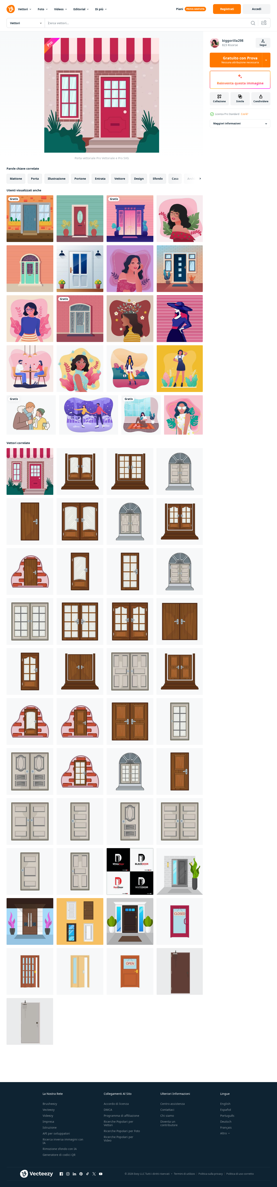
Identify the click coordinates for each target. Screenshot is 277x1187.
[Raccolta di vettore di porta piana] (80, 921)
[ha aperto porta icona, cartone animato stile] (30, 971)
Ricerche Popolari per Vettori (118, 1123)
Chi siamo (167, 1116)
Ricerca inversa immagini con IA (63, 1141)
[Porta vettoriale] (30, 218)
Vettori (23, 9)
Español (225, 1110)
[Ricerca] (253, 22)
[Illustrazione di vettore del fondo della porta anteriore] (80, 268)
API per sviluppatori (56, 1133)
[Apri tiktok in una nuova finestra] (87, 1174)
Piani (179, 9)
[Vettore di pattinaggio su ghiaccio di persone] (88, 415)
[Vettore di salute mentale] (130, 318)
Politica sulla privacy (210, 1174)
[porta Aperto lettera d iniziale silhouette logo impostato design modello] (130, 871)
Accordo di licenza (116, 1104)
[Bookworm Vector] (141, 415)
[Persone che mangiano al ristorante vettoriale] (30, 368)
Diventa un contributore (169, 1123)
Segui (263, 45)
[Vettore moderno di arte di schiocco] (180, 318)
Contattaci (167, 1110)
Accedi (256, 9)
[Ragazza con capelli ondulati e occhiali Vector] (180, 218)
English (225, 1104)
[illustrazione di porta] (80, 471)
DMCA (108, 1110)
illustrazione (56, 179)
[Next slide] (196, 179)
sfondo (158, 179)
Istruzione (50, 1127)
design (139, 179)
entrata (100, 179)
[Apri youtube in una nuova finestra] (100, 1174)
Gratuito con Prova (240, 60)
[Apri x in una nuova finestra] (94, 1174)
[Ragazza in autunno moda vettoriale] (130, 368)
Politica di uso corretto (240, 1174)
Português (227, 1116)
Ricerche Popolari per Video (118, 1138)
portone (80, 179)
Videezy (48, 1116)
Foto (41, 9)
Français (226, 1127)
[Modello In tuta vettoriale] (180, 368)
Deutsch (225, 1121)
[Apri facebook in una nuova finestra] (61, 1174)
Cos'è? (244, 114)
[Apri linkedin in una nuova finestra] (74, 1174)
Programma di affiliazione (121, 1116)
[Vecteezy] (11, 9)
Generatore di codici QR (59, 1155)
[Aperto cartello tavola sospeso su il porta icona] (180, 921)
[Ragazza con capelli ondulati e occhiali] (130, 268)
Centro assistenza (172, 1104)
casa (175, 179)
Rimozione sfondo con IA (60, 1149)
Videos (59, 9)
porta (35, 179)
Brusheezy (50, 1104)
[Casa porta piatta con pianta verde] (180, 871)
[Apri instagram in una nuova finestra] (68, 1174)
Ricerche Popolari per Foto (122, 1131)
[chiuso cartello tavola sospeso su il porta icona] (130, 971)
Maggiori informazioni (227, 123)
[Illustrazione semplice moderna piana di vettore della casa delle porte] (130, 921)
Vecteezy (49, 1110)
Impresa (48, 1121)
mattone (16, 179)
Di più (99, 9)
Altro (223, 1133)
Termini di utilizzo (184, 1174)
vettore (119, 179)
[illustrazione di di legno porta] (30, 521)
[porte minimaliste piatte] (30, 921)
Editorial (79, 9)
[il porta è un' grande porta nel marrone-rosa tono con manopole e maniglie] (180, 971)
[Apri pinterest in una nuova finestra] (81, 1174)
